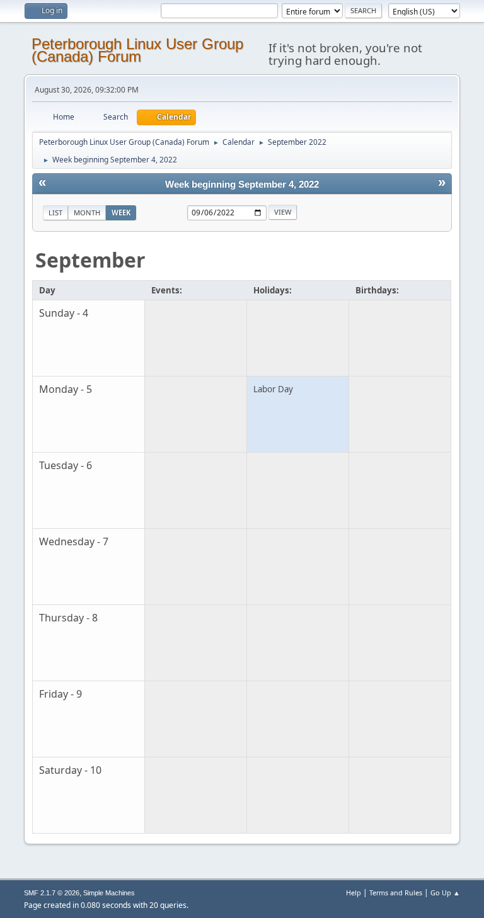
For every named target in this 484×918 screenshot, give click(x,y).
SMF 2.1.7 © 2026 (51, 893)
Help (353, 892)
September (90, 259)
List (55, 212)
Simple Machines (109, 893)
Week (121, 212)
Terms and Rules (395, 892)
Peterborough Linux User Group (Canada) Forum (137, 50)
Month (87, 212)
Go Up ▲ (445, 892)
